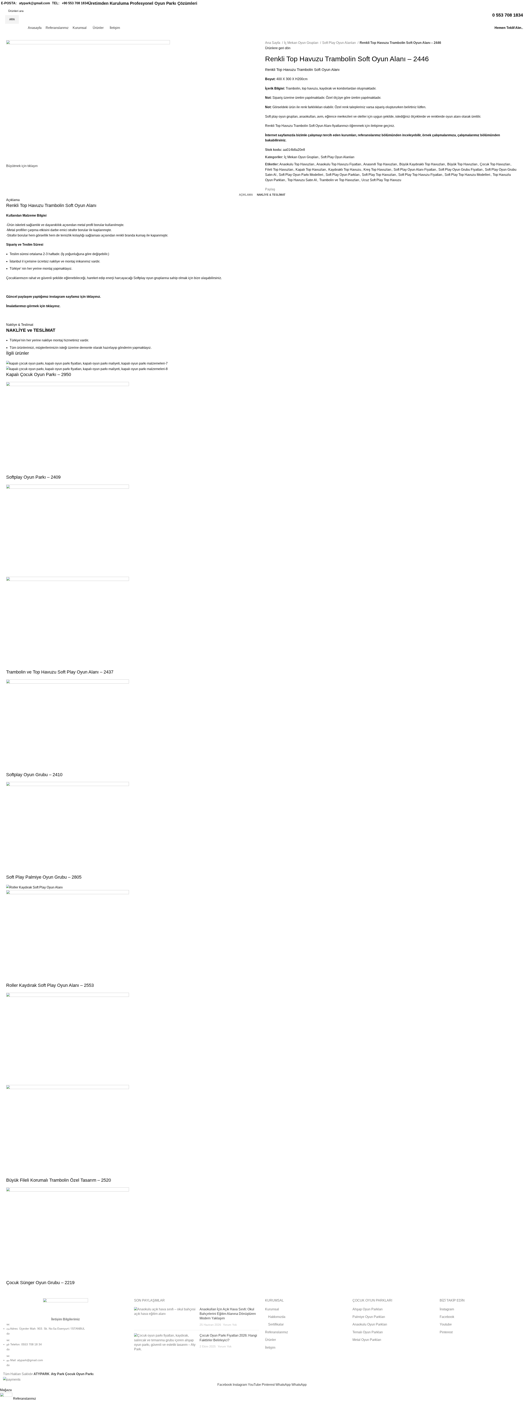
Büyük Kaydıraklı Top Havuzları (422, 164)
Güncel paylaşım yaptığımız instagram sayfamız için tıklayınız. (53, 296)
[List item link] (65, 1345)
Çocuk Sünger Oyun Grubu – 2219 (40, 1282)
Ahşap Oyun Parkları (367, 1309)
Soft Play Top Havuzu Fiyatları (420, 174)
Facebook (447, 1317)
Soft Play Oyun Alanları (339, 42)
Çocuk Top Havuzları (495, 164)
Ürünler (270, 1339)
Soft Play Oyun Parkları (342, 174)
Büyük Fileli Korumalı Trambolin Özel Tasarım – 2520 (58, 1180)
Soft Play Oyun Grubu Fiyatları (460, 169)
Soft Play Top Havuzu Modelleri (467, 174)
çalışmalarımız (468, 135)
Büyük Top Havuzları (462, 164)
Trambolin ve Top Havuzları (339, 180)
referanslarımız (369, 135)
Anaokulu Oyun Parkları (369, 1324)
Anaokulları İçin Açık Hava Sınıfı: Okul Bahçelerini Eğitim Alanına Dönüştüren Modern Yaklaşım (228, 1313)
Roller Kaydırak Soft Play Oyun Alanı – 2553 (50, 985)
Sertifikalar (276, 1324)
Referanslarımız (276, 1332)
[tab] (246, 195)
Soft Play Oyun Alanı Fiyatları (415, 169)
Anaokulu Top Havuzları (296, 164)
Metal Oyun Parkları (366, 1339)
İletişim (270, 1347)
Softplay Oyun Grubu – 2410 (34, 774)
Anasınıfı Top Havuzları (380, 164)
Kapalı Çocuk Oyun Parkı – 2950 (38, 374)
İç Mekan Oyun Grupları (301, 42)
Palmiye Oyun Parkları (368, 1317)
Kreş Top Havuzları (377, 169)
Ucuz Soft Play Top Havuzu (381, 180)
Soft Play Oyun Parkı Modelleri (301, 174)
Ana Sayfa (273, 42)
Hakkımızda (276, 1317)
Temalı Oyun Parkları (367, 1332)
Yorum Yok (230, 1324)
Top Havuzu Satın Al (302, 180)
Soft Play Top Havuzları (379, 174)
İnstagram (447, 1309)
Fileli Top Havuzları (279, 169)
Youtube (446, 1324)
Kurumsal (272, 1309)
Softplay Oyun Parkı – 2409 (33, 477)
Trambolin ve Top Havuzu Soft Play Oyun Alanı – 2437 (59, 672)
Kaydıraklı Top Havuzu (344, 169)
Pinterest (446, 1332)
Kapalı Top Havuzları (311, 169)
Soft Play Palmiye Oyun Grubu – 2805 (43, 877)
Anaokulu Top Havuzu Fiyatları (338, 164)
